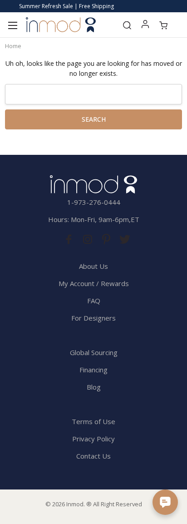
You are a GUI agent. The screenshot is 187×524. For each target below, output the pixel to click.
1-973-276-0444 (93, 202)
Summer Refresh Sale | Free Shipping (66, 6)
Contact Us (93, 455)
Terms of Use (93, 421)
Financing (93, 369)
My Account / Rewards (94, 283)
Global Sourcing (94, 352)
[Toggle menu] (12, 24)
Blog (94, 386)
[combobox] (93, 94)
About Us (93, 266)
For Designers (93, 317)
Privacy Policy (93, 438)
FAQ (93, 300)
